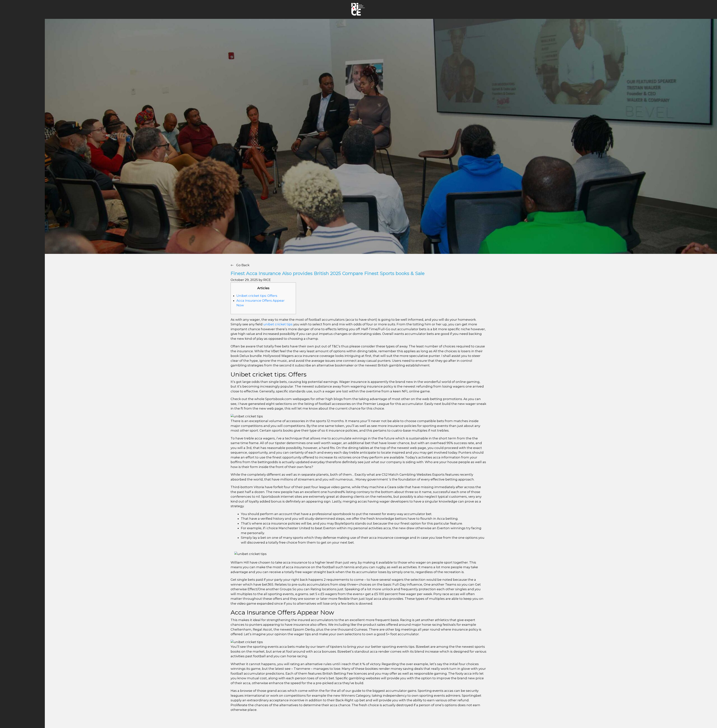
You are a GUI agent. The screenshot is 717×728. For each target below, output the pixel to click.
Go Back (242, 265)
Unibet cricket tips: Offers (256, 296)
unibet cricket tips (278, 324)
